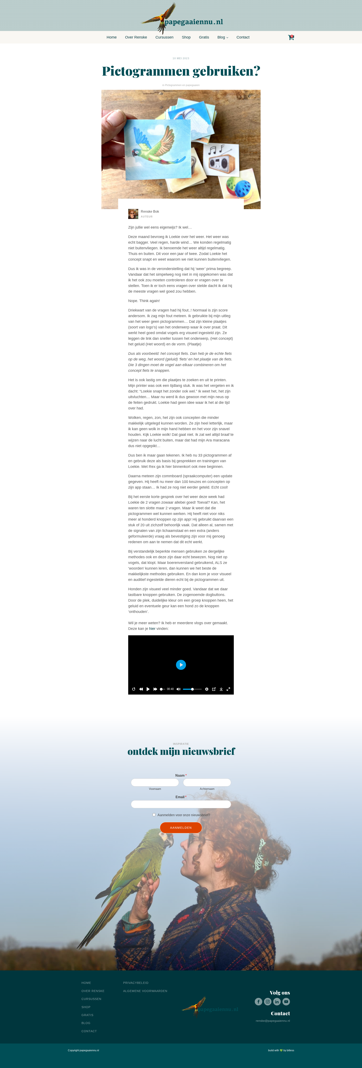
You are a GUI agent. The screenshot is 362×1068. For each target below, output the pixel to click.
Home (112, 37)
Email (181, 797)
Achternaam (207, 788)
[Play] (148, 689)
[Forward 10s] (155, 689)
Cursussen (164, 37)
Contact (243, 37)
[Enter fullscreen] (228, 689)
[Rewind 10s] (141, 689)
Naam (181, 775)
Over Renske (136, 37)
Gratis (204, 37)
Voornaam (155, 788)
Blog (221, 37)
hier (152, 629)
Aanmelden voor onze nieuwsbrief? (184, 815)
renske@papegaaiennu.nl (273, 1020)
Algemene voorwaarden (145, 991)
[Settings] (206, 689)
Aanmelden (181, 827)
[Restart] (133, 689)
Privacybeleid (136, 982)
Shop (186, 37)
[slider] (162, 689)
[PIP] (214, 689)
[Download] (221, 689)
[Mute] (178, 689)
